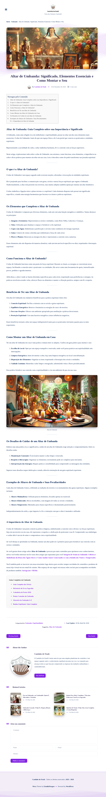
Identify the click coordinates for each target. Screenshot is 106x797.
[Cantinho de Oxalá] (21, 665)
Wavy (34, 786)
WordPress (69, 786)
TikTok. (35, 571)
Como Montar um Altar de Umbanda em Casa (25, 113)
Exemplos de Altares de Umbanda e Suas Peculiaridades (28, 118)
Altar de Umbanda (55, 627)
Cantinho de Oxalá (41, 654)
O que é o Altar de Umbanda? (19, 102)
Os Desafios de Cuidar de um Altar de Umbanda (25, 116)
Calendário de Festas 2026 (22, 592)
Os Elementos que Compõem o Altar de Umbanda (26, 105)
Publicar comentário (19, 761)
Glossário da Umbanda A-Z (22, 600)
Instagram (26, 571)
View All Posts (40, 675)
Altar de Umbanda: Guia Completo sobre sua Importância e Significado (33, 100)
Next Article (91, 636)
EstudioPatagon (49, 786)
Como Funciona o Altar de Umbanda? (22, 108)
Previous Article (13, 636)
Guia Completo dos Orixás (22, 584)
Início (8, 22)
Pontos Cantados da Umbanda (23, 596)
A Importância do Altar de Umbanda (23, 121)
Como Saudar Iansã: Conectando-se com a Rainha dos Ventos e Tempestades (66, 558)
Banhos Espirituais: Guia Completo (25, 604)
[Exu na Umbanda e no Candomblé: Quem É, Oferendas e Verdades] (16, 698)
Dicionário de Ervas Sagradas (23, 588)
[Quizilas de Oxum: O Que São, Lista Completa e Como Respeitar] (59, 710)
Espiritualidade (38, 623)
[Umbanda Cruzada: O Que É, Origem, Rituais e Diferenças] (16, 710)
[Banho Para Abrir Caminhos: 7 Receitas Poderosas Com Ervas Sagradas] (59, 698)
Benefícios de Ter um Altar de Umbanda (23, 110)
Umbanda (14, 22)
